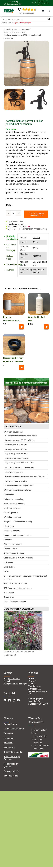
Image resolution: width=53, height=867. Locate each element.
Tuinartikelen (9, 597)
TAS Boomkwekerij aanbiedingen (18, 588)
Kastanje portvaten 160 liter (16, 449)
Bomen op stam (10, 549)
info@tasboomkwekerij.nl (12, 4)
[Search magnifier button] (49, 19)
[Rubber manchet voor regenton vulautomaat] (14, 344)
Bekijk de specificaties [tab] (11, 237)
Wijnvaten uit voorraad (13, 432)
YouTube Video (11, 776)
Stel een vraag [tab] (9, 257)
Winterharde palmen (12, 517)
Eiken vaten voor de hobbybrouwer (18, 485)
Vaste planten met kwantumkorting (18, 558)
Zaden (6, 571)
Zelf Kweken (9, 592)
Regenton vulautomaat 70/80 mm (11, 320)
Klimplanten (9, 526)
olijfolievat (17, 23)
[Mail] (5, 700)
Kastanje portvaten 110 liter (16, 445)
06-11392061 (12, 2)
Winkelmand (9, 747)
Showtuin (8, 743)
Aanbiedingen (10, 724)
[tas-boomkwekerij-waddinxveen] (9, 10)
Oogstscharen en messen (15, 601)
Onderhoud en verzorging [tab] (11, 247)
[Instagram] (14, 700)
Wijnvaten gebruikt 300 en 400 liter (19, 463)
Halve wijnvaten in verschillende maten (21, 436)
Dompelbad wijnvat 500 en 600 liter (19, 467)
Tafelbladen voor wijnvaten (16, 481)
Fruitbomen (8, 562)
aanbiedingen (26, 23)
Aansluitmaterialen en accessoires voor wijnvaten (25, 476)
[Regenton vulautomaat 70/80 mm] (14, 303)
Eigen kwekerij (36, 3)
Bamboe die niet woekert (14, 503)
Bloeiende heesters (12, 531)
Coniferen (8, 540)
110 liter (36, 238)
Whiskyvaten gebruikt (14, 472)
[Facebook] (9, 700)
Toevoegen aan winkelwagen (36, 214)
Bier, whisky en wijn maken (15, 583)
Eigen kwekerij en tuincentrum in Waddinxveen (27, 229)
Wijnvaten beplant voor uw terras (17, 490)
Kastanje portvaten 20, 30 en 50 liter (20, 440)
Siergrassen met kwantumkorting (18, 521)
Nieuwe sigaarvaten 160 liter (16, 458)
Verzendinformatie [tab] (11, 264)
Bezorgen (8, 733)
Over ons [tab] (10, 270)
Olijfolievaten (9, 567)
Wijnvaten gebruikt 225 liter (16, 454)
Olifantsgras (9, 494)
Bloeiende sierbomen (12, 544)
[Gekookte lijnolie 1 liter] (39, 303)
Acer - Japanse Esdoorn (14, 553)
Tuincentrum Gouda (13, 752)
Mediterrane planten (12, 508)
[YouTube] (18, 700)
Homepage (9, 738)
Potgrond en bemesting (13, 499)
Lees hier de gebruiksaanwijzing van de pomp (25, 198)
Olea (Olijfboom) (11, 512)
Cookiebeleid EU (12, 771)
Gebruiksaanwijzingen (14, 729)
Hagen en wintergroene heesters (17, 535)
